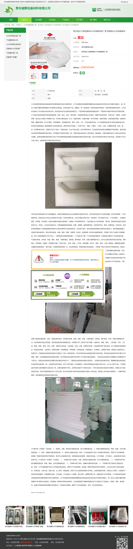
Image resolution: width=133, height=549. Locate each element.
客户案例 (93, 20)
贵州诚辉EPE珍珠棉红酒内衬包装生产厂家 (81, 526)
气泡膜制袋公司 (12, 40)
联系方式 (107, 20)
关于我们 (79, 20)
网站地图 (38, 545)
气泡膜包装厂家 (12, 53)
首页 (11, 20)
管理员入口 (31, 545)
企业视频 (38, 20)
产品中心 (24, 20)
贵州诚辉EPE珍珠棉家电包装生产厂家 (59, 526)
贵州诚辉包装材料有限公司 (45, 539)
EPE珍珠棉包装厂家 (29, 25)
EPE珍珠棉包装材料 (13, 44)
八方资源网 (17, 545)
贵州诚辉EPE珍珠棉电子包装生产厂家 (100, 526)
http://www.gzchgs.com (38, 492)
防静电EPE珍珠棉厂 (13, 49)
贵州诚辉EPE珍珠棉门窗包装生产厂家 (17, 526)
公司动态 (52, 20)
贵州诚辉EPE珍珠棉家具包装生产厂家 (38, 526)
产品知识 (66, 20)
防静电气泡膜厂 (12, 57)
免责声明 (24, 545)
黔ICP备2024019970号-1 (28, 539)
